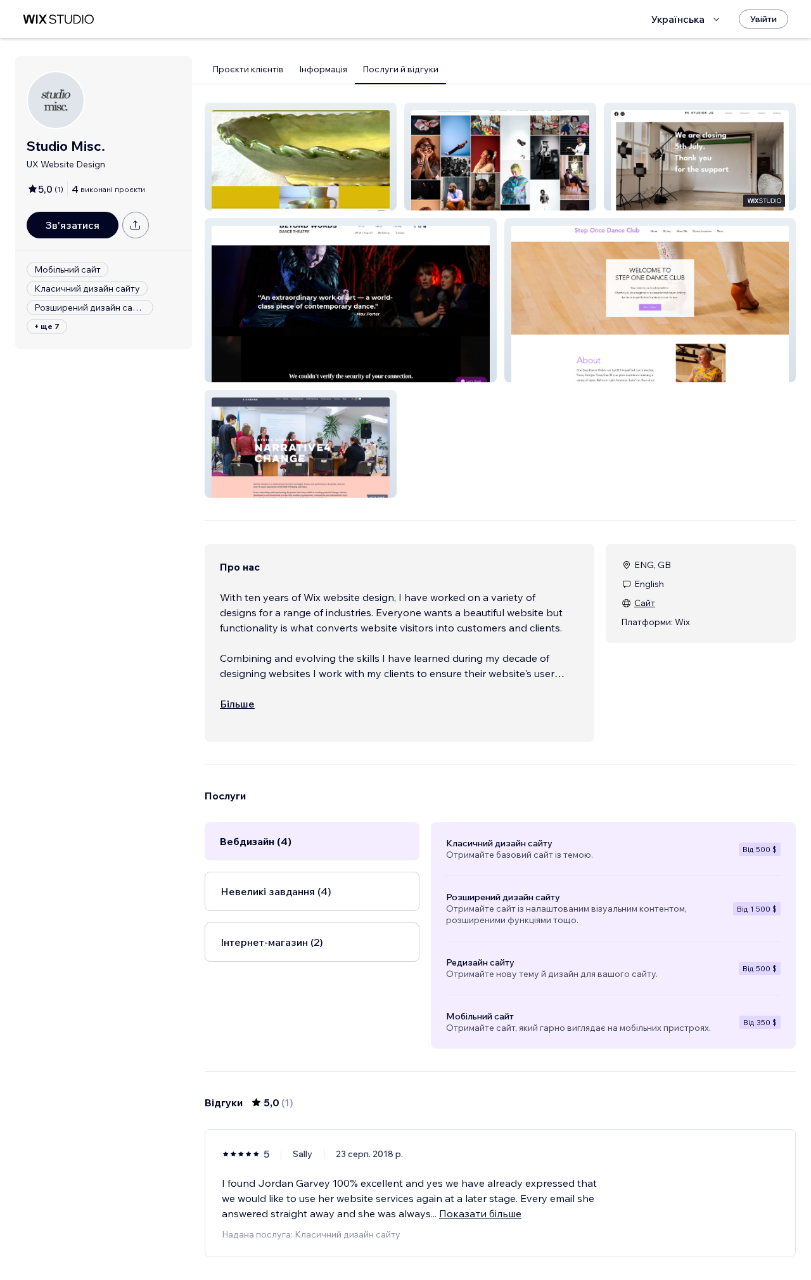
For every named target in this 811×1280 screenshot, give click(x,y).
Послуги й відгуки (400, 69)
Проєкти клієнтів (248, 69)
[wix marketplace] (58, 19)
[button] (301, 156)
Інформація (323, 69)
